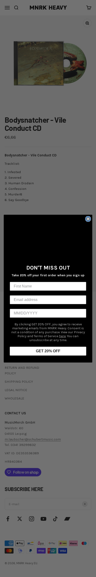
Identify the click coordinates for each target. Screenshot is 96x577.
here (62, 336)
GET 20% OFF (48, 351)
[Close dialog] (88, 219)
